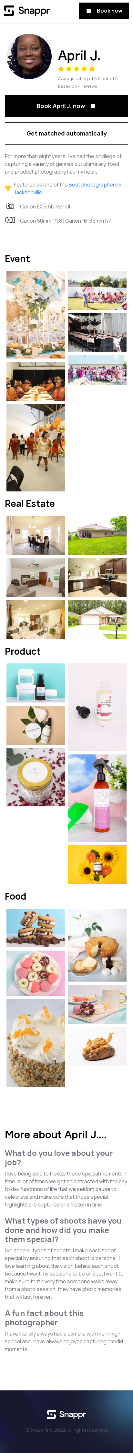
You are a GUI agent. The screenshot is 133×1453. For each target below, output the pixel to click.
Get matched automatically (66, 133)
